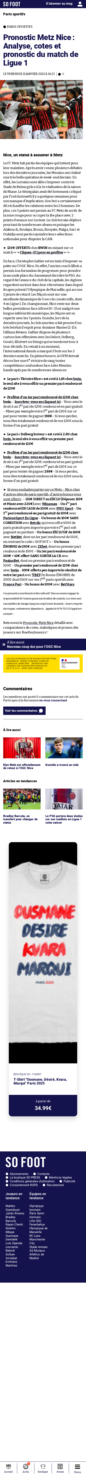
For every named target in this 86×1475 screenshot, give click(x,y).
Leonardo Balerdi (12, 1249)
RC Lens (34, 1236)
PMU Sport (64, 508)
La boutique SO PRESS (25, 1177)
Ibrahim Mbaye (11, 1230)
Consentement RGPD (24, 1185)
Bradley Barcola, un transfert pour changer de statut (21, 794)
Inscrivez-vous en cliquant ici (38, 401)
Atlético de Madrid (36, 1256)
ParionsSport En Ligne (20, 518)
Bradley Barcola (11, 1219)
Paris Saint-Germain (37, 1215)
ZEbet (42, 546)
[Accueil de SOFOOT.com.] (11, 4)
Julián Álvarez (15, 1213)
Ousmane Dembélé (12, 1237)
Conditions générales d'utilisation (32, 1181)
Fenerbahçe (37, 1224)
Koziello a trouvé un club (62, 739)
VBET (36, 575)
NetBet (16, 537)
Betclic (35, 523)
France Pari (12, 584)
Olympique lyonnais (36, 1208)
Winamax (49, 504)
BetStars (68, 584)
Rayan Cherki (14, 1224)
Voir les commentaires (21, 711)
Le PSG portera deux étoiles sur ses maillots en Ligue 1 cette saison (63, 794)
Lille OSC (35, 1221)
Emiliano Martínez (11, 1263)
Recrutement (55, 1185)
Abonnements (19, 1174)
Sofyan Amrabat (11, 1256)
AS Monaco (37, 1250)
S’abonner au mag (59, 3)
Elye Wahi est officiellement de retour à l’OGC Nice (21, 743)
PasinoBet (11, 560)
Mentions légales (60, 1177)
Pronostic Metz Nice (38, 622)
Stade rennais (38, 1247)
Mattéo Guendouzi (13, 1208)
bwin (77, 379)
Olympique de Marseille (38, 1230)
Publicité (69, 1181)
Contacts (43, 1174)
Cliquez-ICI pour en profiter (41, 252)
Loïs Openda (14, 1243)
